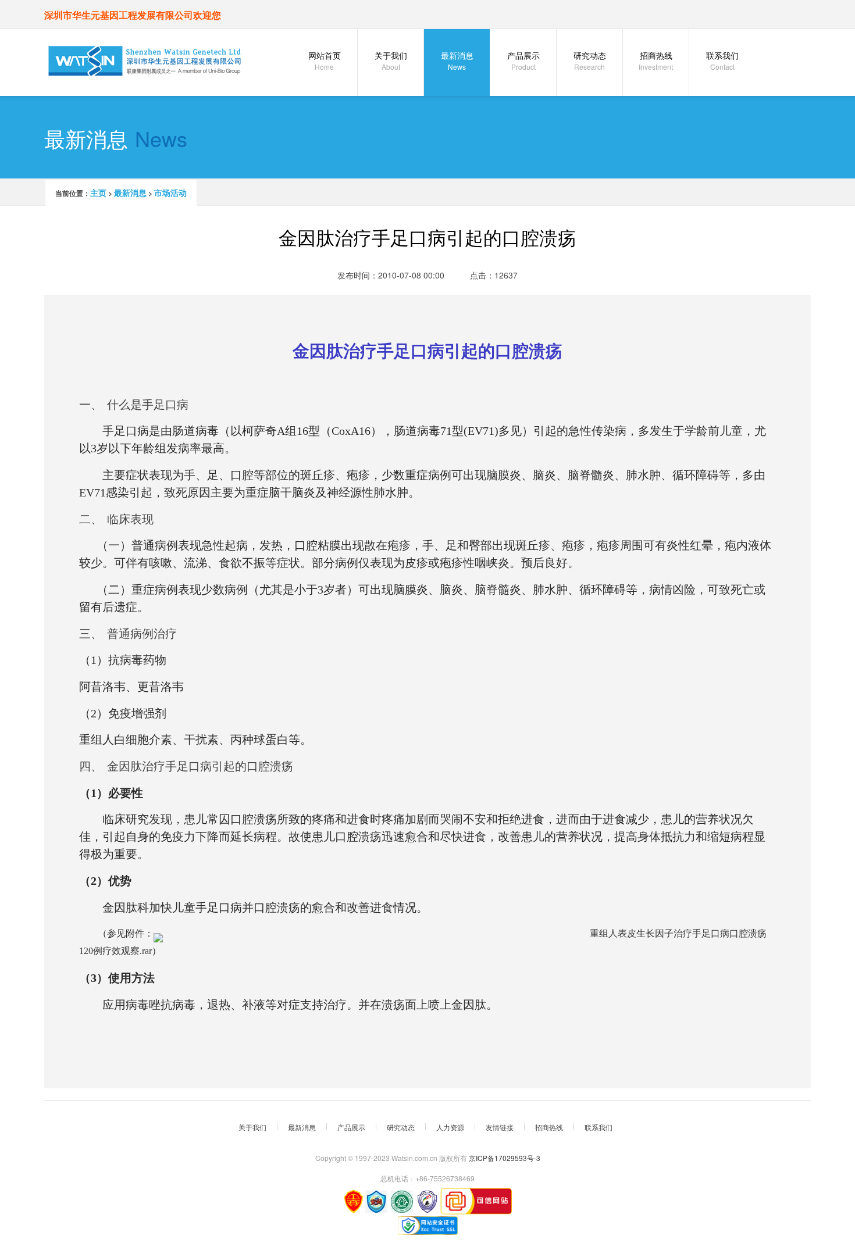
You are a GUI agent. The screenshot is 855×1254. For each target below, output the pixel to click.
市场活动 (170, 192)
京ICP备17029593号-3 (504, 1158)
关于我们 (391, 60)
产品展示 (523, 60)
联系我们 (722, 60)
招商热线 (656, 60)
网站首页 (324, 60)
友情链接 (500, 1127)
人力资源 (450, 1127)
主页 (98, 192)
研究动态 (589, 60)
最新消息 (457, 60)
